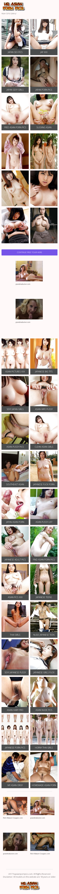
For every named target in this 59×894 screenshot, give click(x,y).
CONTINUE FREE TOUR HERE (29, 252)
